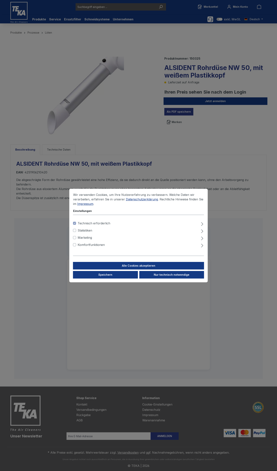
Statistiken (85, 230)
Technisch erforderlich (94, 223)
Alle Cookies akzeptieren (138, 265)
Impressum (85, 204)
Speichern (105, 274)
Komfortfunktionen (91, 245)
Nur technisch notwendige (171, 274)
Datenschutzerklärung (142, 199)
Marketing (85, 237)
